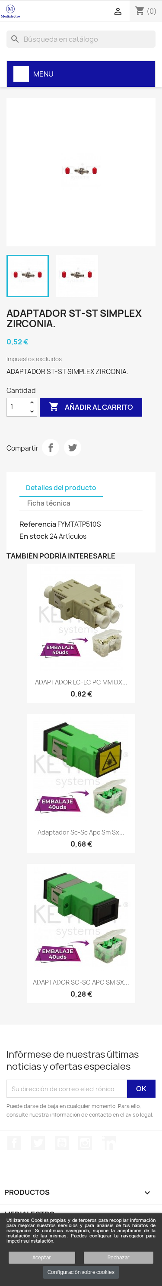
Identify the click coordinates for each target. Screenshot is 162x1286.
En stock (33, 536)
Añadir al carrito (91, 407)
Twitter (38, 1143)
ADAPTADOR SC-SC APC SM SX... (81, 982)
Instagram (85, 1143)
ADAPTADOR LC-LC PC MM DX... (81, 682)
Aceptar (41, 1257)
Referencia (37, 524)
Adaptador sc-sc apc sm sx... (81, 832)
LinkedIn (109, 1143)
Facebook (14, 1143)
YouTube (62, 1143)
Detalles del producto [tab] (61, 487)
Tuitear (72, 447)
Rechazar (119, 1257)
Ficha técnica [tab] (48, 503)
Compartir (50, 447)
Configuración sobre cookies (81, 1272)
